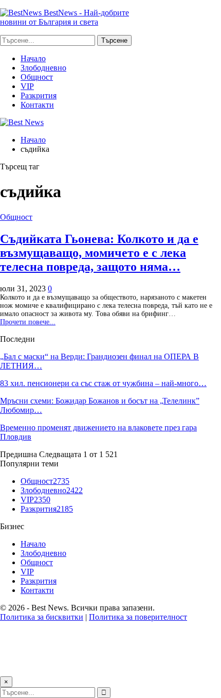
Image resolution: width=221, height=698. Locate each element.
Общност (37, 77)
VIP (27, 86)
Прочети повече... (28, 322)
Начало (33, 58)
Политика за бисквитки (41, 617)
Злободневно (43, 67)
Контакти (37, 104)
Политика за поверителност (138, 617)
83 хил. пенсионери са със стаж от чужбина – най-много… (103, 383)
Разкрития (39, 95)
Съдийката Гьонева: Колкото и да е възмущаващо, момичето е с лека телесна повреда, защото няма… (99, 252)
